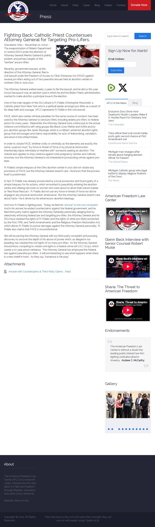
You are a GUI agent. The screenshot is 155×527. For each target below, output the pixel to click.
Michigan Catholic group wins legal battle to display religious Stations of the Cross (127, 173)
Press (76, 5)
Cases (86, 5)
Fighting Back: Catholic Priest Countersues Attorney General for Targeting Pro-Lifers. (48, 37)
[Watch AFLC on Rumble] (111, 87)
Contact (121, 5)
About (64, 5)
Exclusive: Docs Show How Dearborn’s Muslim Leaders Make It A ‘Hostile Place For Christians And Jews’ (127, 116)
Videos (108, 5)
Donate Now (139, 5)
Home (52, 5)
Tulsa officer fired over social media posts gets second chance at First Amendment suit (127, 136)
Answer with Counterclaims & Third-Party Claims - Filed (40, 271)
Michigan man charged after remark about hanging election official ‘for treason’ (125, 154)
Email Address (116, 59)
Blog (97, 5)
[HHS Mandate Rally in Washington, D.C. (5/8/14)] (128, 405)
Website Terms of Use (16, 500)
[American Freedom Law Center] (18, 11)
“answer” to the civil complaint (80, 205)
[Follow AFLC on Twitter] (123, 87)
